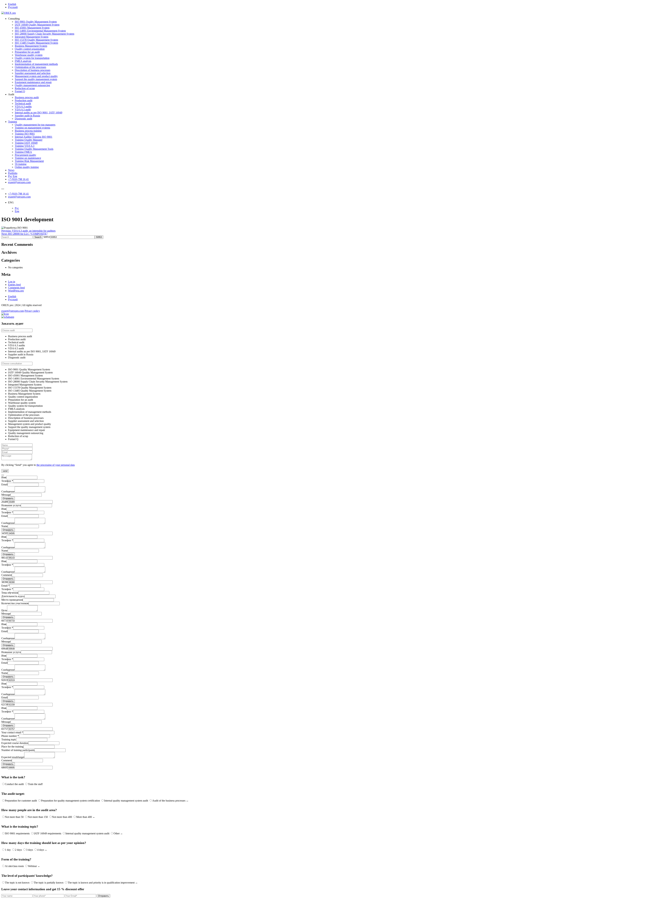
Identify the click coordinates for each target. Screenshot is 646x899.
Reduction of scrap (25, 88)
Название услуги (11, 505)
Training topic (8, 739)
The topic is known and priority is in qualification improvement (101, 882)
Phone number (10, 736)
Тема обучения (9, 592)
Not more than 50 (14, 816)
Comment (6, 575)
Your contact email (12, 732)
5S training (20, 164)
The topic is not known (17, 882)
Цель (4, 610)
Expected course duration (14, 743)
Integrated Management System (31, 36)
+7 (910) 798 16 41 (18, 179)
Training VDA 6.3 (24, 145)
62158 (4, 704)
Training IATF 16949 (26, 142)
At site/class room (14, 866)
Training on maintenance (28, 158)
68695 (4, 767)
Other (117, 833)
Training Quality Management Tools (34, 148)
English (12, 4)
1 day (8, 849)
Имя (3, 477)
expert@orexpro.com (19, 182)
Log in (11, 281)
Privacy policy (32, 310)
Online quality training (27, 167)
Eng (15, 176)
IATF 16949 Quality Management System (37, 24)
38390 (4, 582)
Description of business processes (32, 70)
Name (4, 526)
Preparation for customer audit (21, 800)
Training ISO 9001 (25, 133)
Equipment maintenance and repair (33, 82)
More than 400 (84, 816)
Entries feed (14, 284)
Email (4, 484)
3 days (29, 849)
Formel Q (20, 91)
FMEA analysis (23, 61)
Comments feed (16, 287)
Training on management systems (32, 127)
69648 (4, 648)
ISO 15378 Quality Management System (36, 39)
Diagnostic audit (23, 118)
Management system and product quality (36, 76)
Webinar (32, 866)
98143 (4, 557)
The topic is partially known (48, 882)
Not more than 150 (38, 816)
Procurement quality (25, 155)
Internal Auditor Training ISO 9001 (33, 136)
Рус (10, 176)
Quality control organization (30, 48)
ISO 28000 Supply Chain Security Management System (44, 33)
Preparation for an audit (27, 52)
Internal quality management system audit (126, 800)
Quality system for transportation (32, 58)
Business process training (28, 130)
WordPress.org (16, 290)
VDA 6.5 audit (23, 109)
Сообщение (8, 491)
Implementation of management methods (36, 64)
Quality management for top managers (35, 124)
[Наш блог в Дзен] (5, 313)
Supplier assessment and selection (32, 73)
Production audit (23, 100)
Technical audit (23, 103)
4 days (40, 849)
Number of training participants (17, 750)
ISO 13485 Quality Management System (36, 42)
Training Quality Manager (28, 139)
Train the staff (35, 784)
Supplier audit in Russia (27, 115)
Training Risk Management (29, 161)
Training (12, 121)
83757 (4, 728)
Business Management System (31, 45)
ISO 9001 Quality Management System (36, 21)
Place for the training (12, 746)
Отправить (8, 498)
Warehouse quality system (28, 55)
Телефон (7, 480)
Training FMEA (23, 152)
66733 (4, 620)
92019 (4, 680)
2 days (18, 849)
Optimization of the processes (30, 67)
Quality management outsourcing (32, 85)
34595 (4, 533)
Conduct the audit (14, 784)
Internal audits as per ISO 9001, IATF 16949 (38, 112)
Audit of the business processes (168, 800)
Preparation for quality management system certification (70, 800)
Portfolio (12, 173)
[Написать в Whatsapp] (323, 317)
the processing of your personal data (56, 464)
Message (6, 494)
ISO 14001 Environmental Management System (40, 30)
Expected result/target (12, 757)
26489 (4, 501)
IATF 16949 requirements (47, 833)
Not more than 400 (62, 816)
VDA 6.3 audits (23, 106)
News (11, 170)
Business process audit (27, 97)
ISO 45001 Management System (32, 27)
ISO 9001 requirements (17, 833)
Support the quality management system (36, 79)
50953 (46, 237)
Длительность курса (12, 596)
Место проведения (12, 599)
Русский (13, 7)
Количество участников (15, 603)
